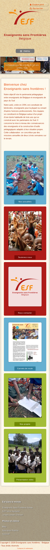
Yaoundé (6, 534)
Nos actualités (25, 202)
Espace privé (38, 4)
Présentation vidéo (25, 480)
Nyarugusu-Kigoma (10, 530)
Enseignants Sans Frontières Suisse (17, 508)
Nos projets (25, 424)
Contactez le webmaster (25, 548)
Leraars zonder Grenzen (12, 515)
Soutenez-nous (25, 257)
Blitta (4, 527)
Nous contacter (25, 313)
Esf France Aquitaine (11, 511)
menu (26, 51)
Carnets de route (25, 369)
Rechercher (38, 8)
